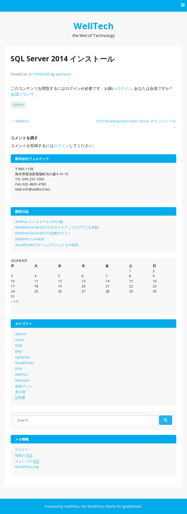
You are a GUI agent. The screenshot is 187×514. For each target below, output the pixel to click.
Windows (22, 380)
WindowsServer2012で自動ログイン (43, 233)
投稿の (23, 455)
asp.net (21, 333)
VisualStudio (24, 362)
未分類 (20, 391)
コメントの (27, 461)
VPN (18, 368)
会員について (22, 94)
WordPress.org (26, 466)
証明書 (20, 397)
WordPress (96, 506)
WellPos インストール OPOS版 (39, 221)
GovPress (71, 506)
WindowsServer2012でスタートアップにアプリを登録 (56, 227)
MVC (18, 351)
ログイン (124, 88)
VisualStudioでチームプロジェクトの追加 (46, 244)
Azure (19, 339)
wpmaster (63, 74)
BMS (19, 345)
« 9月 (15, 301)
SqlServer (22, 357)
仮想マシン (23, 386)
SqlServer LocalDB (29, 239)
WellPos (18, 105)
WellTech (94, 26)
